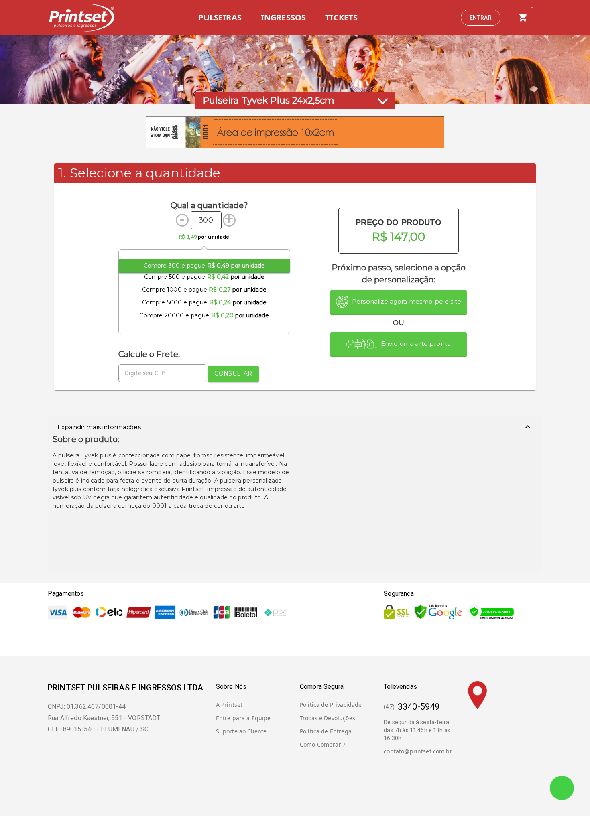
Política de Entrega (326, 731)
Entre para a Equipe (243, 718)
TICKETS (341, 17)
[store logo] (81, 18)
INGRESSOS (283, 17)
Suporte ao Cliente (241, 731)
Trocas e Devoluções (327, 718)
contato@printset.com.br (418, 751)
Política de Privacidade (331, 704)
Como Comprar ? (322, 744)
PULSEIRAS (220, 17)
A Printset (229, 704)
